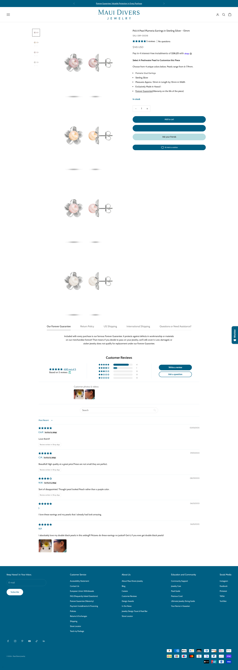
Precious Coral (176, 596)
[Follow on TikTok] (36, 641)
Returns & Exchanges (78, 616)
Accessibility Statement (79, 581)
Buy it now (169, 128)
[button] (139, 41)
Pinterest (223, 591)
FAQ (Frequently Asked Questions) (84, 596)
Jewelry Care (176, 586)
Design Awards (128, 601)
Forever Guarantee (143, 91)
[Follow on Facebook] (8, 641)
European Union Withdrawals (82, 591)
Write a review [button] (175, 367)
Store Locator (75, 626)
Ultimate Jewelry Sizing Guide (183, 601)
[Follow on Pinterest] (22, 641)
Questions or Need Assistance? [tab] (175, 326)
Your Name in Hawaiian (180, 606)
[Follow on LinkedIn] (43, 641)
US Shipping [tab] (110, 326)
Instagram (224, 581)
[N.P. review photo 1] (45, 545)
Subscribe (15, 592)
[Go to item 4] (36, 62)
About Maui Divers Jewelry (132, 581)
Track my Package (77, 631)
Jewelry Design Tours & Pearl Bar (134, 611)
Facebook (223, 586)
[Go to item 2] (36, 42)
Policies (73, 611)
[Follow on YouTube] (29, 641)
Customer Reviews (129, 596)
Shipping (73, 621)
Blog (123, 586)
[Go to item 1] (36, 33)
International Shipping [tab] (138, 326)
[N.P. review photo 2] (60, 545)
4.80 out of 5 (70, 369)
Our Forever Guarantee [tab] (59, 326)
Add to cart (169, 119)
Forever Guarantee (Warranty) (82, 601)
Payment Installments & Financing (84, 606)
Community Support (179, 581)
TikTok (222, 596)
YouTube (223, 601)
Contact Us (74, 586)
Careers (125, 591)
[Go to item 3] (36, 52)
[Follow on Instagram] (15, 641)
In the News (127, 606)
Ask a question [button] (175, 374)
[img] (45, 428)
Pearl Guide (175, 591)
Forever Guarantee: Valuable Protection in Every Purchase (119, 3)
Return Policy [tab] (87, 326)
